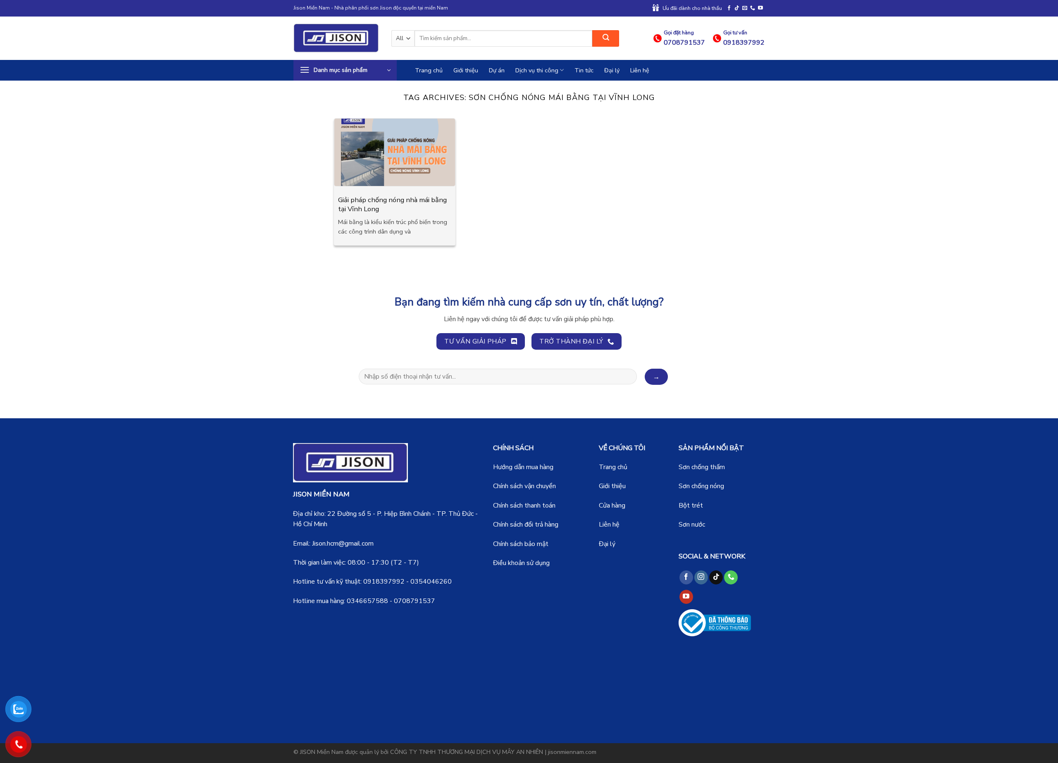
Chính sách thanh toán (524, 505)
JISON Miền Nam (321, 752)
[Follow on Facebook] (729, 8)
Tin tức (583, 70)
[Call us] (752, 8)
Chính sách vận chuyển (524, 486)
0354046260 (431, 581)
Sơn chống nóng (701, 486)
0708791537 (414, 601)
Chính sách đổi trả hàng (525, 524)
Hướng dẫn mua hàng (523, 467)
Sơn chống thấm (702, 467)
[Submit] (605, 38)
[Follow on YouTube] (760, 8)
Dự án (497, 70)
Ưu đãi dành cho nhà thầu (692, 8)
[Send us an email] (744, 8)
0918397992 (384, 581)
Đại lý (612, 70)
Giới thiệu (465, 70)
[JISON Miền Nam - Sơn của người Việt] (336, 38)
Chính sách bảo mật (520, 543)
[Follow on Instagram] (701, 577)
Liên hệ (639, 70)
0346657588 (367, 601)
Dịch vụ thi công (536, 70)
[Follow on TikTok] (736, 8)
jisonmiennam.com (572, 752)
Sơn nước (692, 524)
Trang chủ (429, 70)
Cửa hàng (612, 505)
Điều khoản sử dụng (521, 562)
